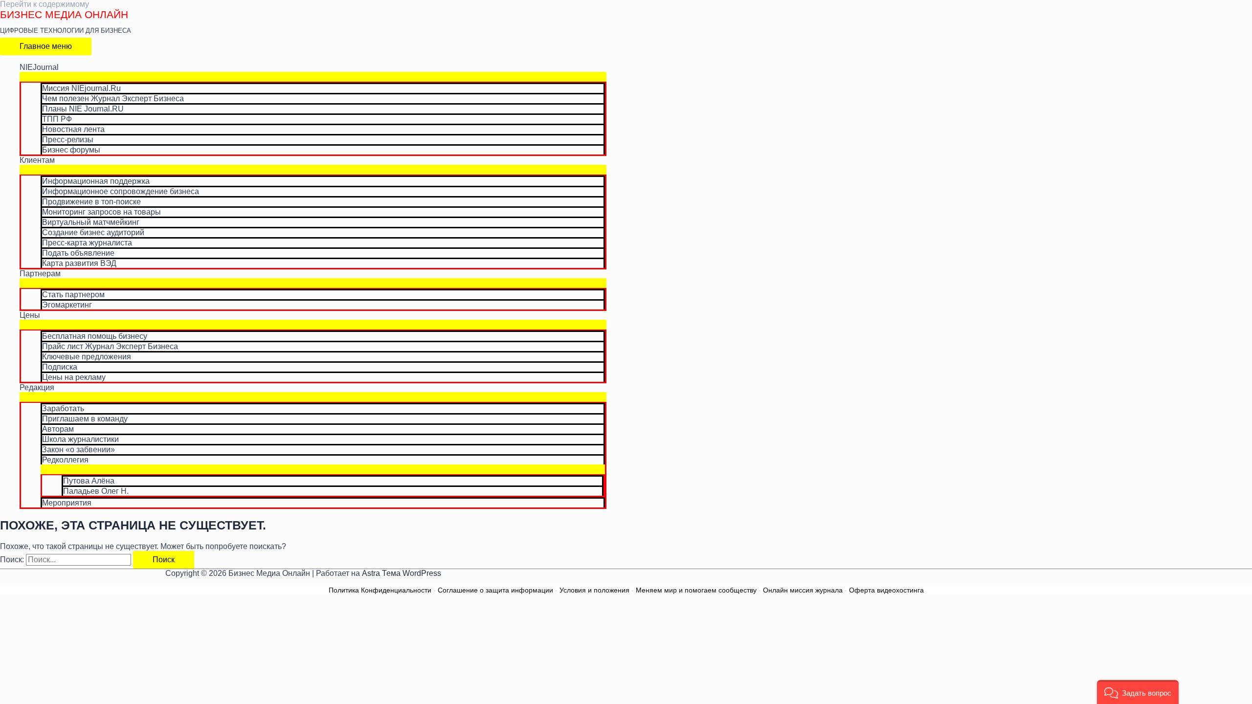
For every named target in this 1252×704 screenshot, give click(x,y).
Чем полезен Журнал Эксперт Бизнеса (113, 98)
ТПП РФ (57, 119)
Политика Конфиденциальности (380, 590)
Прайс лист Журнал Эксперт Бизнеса (110, 346)
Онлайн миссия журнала (803, 590)
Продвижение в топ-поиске (91, 202)
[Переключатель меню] (313, 77)
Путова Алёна (88, 481)
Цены (30, 315)
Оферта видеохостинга (886, 590)
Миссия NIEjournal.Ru (81, 88)
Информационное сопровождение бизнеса (120, 191)
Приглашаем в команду (85, 419)
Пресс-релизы (67, 139)
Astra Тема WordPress (401, 573)
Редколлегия (65, 460)
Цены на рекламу (74, 377)
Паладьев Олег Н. (96, 491)
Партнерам (40, 273)
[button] (1138, 692)
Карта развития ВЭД (79, 263)
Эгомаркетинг (67, 305)
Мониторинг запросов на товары (101, 212)
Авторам (58, 429)
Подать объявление (78, 253)
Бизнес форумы (71, 150)
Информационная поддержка (96, 181)
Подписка (59, 367)
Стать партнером (73, 294)
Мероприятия (66, 503)
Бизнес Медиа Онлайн (64, 14)
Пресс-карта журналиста (87, 243)
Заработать (63, 408)
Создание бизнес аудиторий (93, 232)
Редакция (37, 387)
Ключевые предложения (86, 356)
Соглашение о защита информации (495, 590)
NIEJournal (39, 67)
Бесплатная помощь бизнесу (94, 336)
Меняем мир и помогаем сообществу (696, 590)
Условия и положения (594, 590)
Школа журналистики (80, 439)
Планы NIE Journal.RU (83, 109)
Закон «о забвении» (78, 449)
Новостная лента (73, 129)
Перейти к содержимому (44, 4)
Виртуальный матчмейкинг (90, 222)
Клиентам (37, 160)
